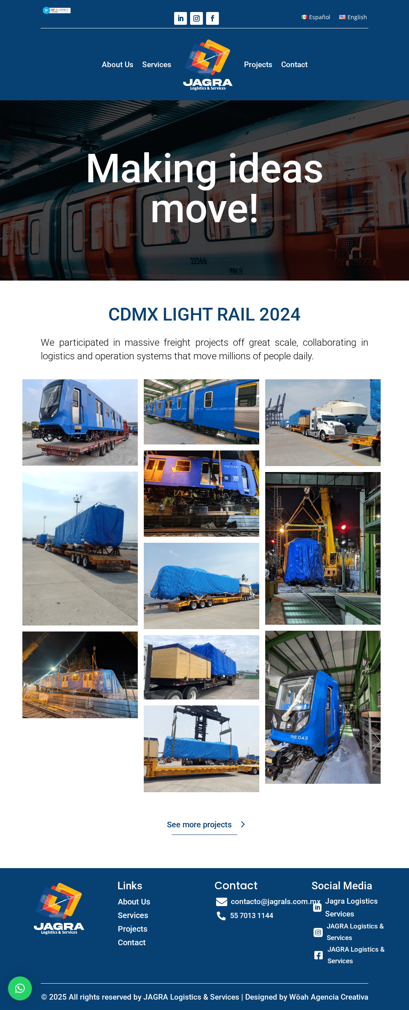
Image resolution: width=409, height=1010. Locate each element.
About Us (117, 64)
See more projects (199, 824)
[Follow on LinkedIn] (180, 18)
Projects (258, 64)
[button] (20, 988)
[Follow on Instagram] (196, 18)
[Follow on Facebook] (212, 18)
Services (156, 64)
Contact (294, 64)
